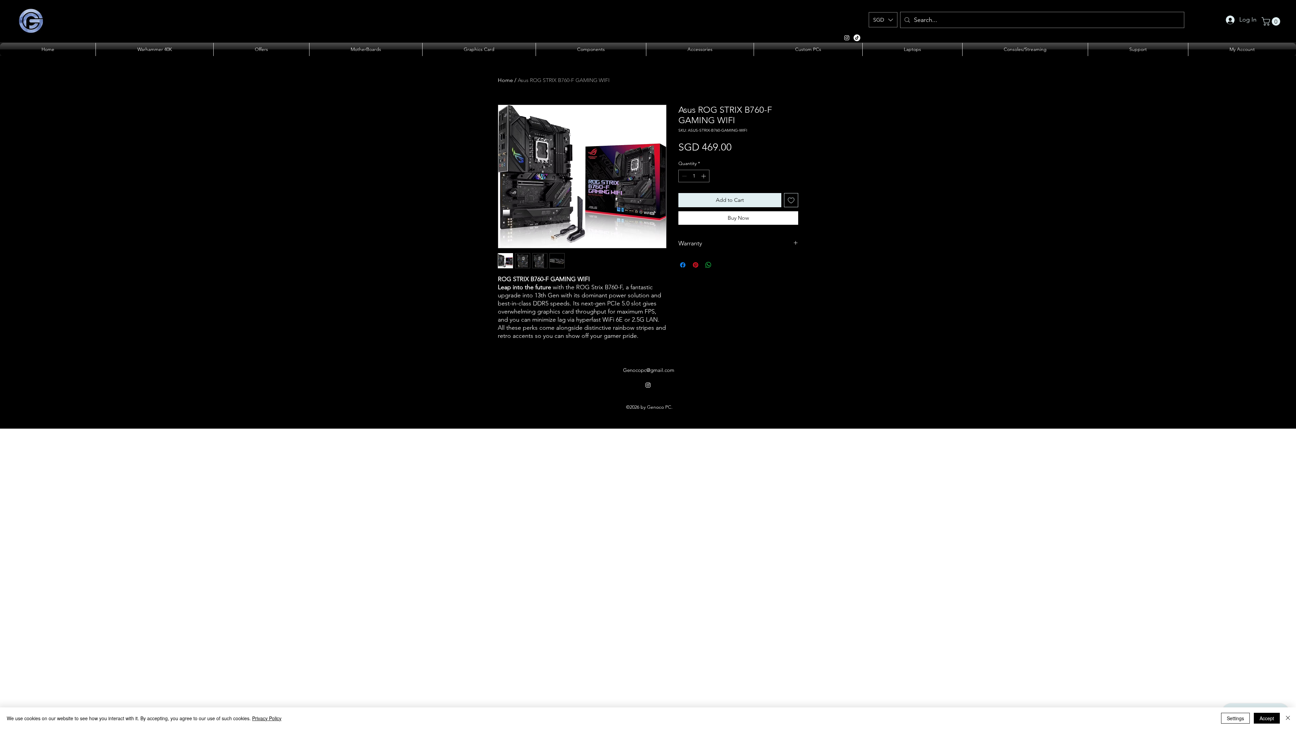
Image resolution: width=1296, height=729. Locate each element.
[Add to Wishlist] (791, 200)
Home (505, 80)
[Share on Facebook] (683, 265)
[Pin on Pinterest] (696, 265)
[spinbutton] (694, 176)
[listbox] (883, 19)
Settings (1235, 718)
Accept (1267, 718)
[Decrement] (683, 176)
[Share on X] (721, 265)
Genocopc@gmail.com (648, 370)
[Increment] (704, 176)
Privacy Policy (266, 718)
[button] (883, 19)
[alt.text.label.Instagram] (846, 37)
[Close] (1288, 718)
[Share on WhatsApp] (708, 265)
